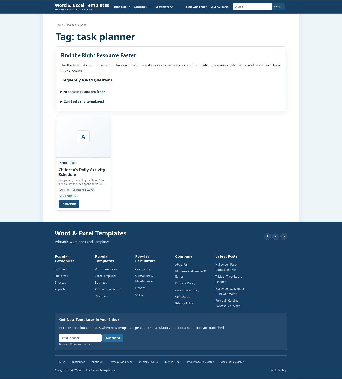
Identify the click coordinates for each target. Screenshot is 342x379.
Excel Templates (105, 276)
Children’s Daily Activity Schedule (82, 172)
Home (59, 25)
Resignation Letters (108, 289)
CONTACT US (172, 361)
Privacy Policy (184, 303)
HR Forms (61, 276)
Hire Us (61, 361)
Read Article (69, 203)
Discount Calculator (232, 361)
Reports (60, 289)
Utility (139, 295)
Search (278, 6)
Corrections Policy (187, 290)
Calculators (142, 269)
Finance (140, 288)
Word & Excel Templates (82, 5)
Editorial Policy (185, 283)
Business (61, 269)
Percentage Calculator (200, 361)
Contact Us (182, 297)
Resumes (101, 296)
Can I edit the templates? (84, 101)
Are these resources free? (84, 91)
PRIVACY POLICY (148, 361)
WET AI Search (220, 6)
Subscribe (113, 337)
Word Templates (106, 269)
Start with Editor (196, 6)
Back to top (278, 370)
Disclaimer (78, 361)
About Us (181, 265)
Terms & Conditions (121, 361)
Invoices (60, 283)
